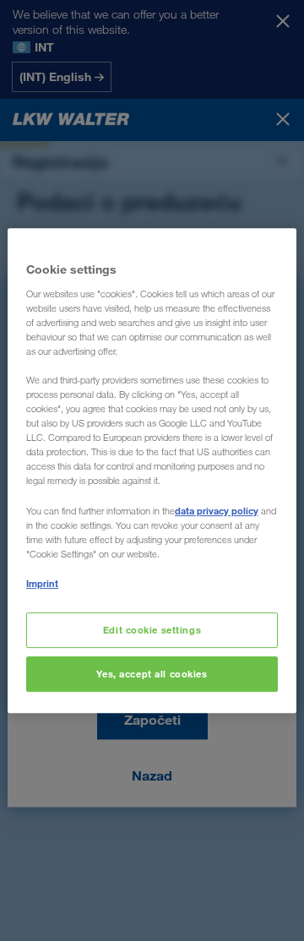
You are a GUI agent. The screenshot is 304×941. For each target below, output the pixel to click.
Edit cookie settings (152, 629)
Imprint (42, 583)
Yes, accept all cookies (151, 673)
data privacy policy (216, 510)
